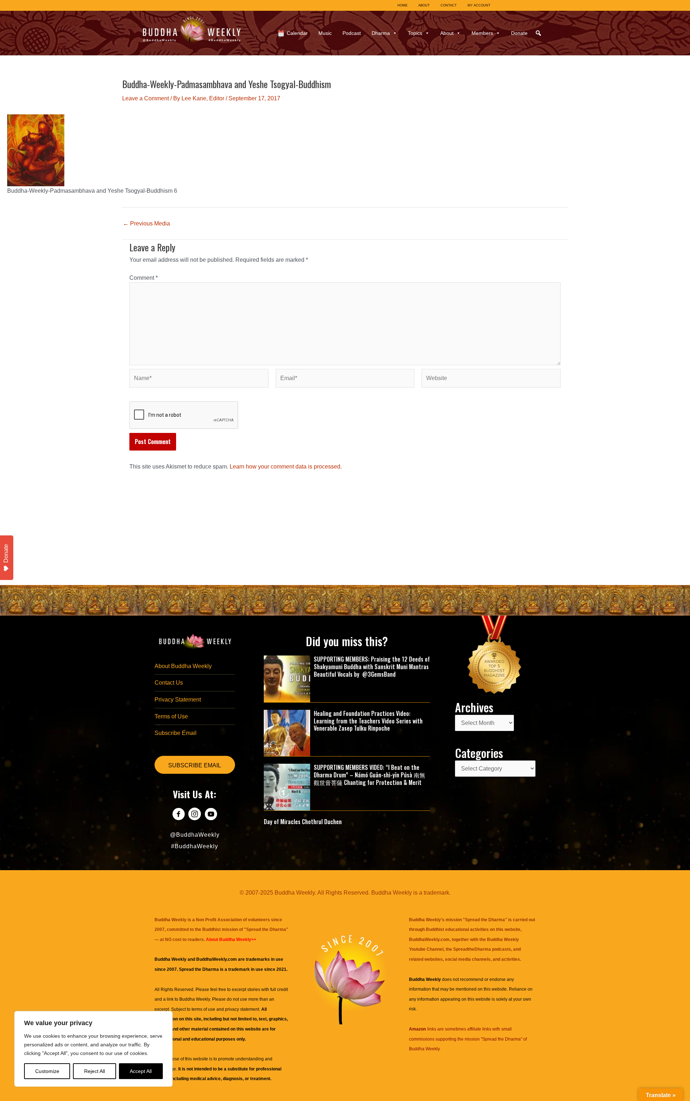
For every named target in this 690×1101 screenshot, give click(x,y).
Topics (415, 33)
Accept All (141, 1071)
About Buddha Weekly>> (231, 939)
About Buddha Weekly (183, 666)
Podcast (351, 33)
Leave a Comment (145, 98)
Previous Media (146, 224)
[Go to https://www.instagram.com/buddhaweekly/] (194, 815)
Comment (143, 278)
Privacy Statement (178, 699)
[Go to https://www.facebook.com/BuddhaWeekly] (178, 815)
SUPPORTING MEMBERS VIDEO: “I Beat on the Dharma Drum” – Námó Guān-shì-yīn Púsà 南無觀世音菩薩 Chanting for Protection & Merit (369, 775)
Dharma (381, 33)
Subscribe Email (176, 733)
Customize (47, 1071)
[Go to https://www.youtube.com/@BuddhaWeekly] (210, 815)
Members (482, 33)
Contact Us (169, 683)
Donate (519, 33)
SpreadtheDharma (472, 949)
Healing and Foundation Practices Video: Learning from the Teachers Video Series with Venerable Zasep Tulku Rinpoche (368, 721)
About (447, 33)
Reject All (94, 1071)
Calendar (297, 33)
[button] (538, 33)
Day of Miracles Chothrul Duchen (303, 821)
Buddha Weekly (194, 999)
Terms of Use (171, 716)
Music (325, 33)
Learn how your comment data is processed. (286, 466)
